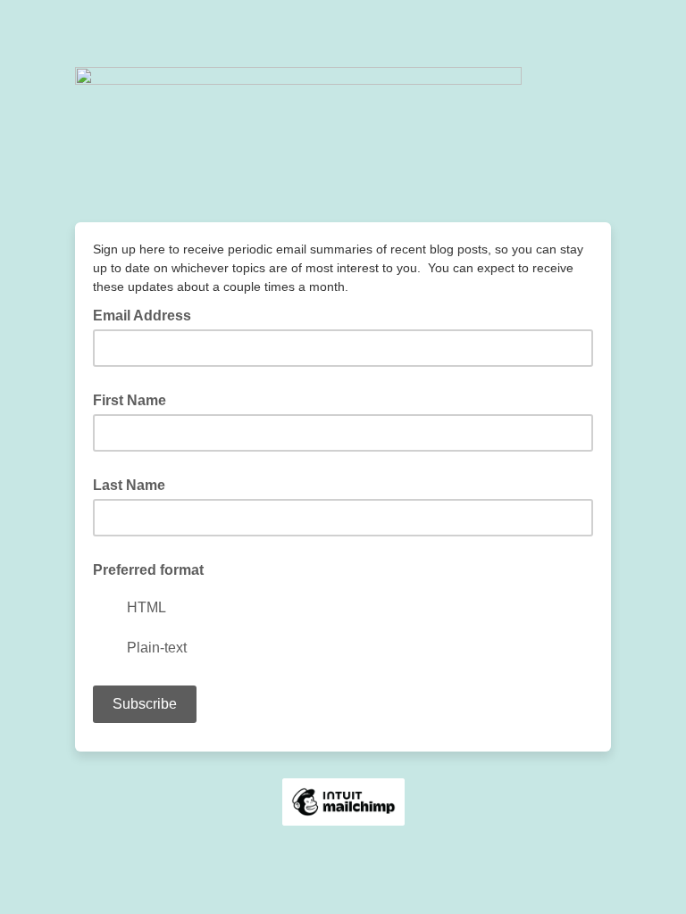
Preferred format (148, 569)
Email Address (147, 314)
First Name (129, 400)
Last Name (129, 485)
